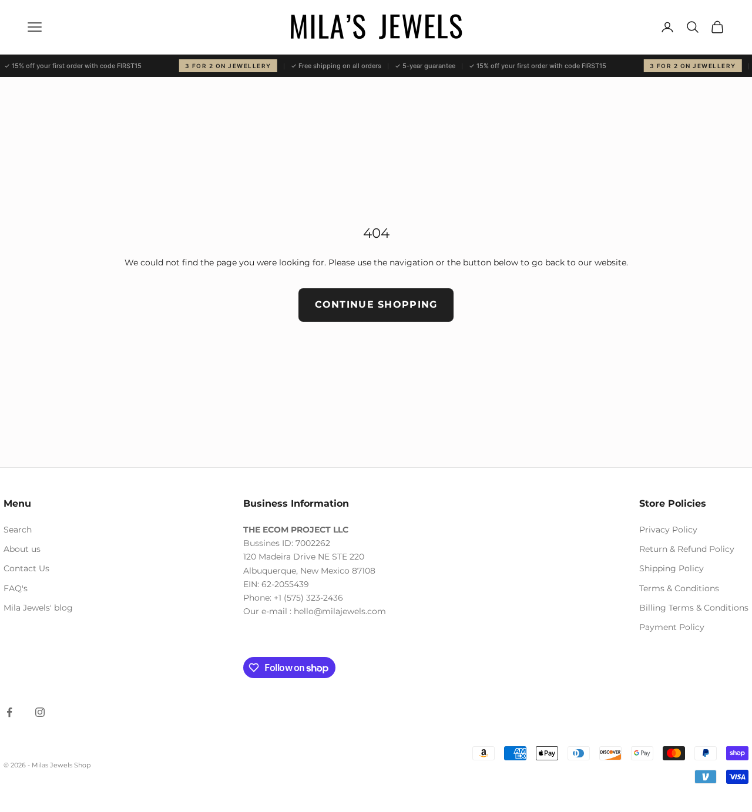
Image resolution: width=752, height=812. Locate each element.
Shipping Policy (671, 568)
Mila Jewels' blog (38, 607)
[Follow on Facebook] (9, 712)
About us (22, 549)
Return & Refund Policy (686, 549)
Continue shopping (376, 304)
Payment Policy (671, 627)
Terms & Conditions (679, 588)
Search (18, 529)
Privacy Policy (668, 529)
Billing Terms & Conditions (693, 607)
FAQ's (16, 588)
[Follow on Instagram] (40, 712)
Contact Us (26, 568)
